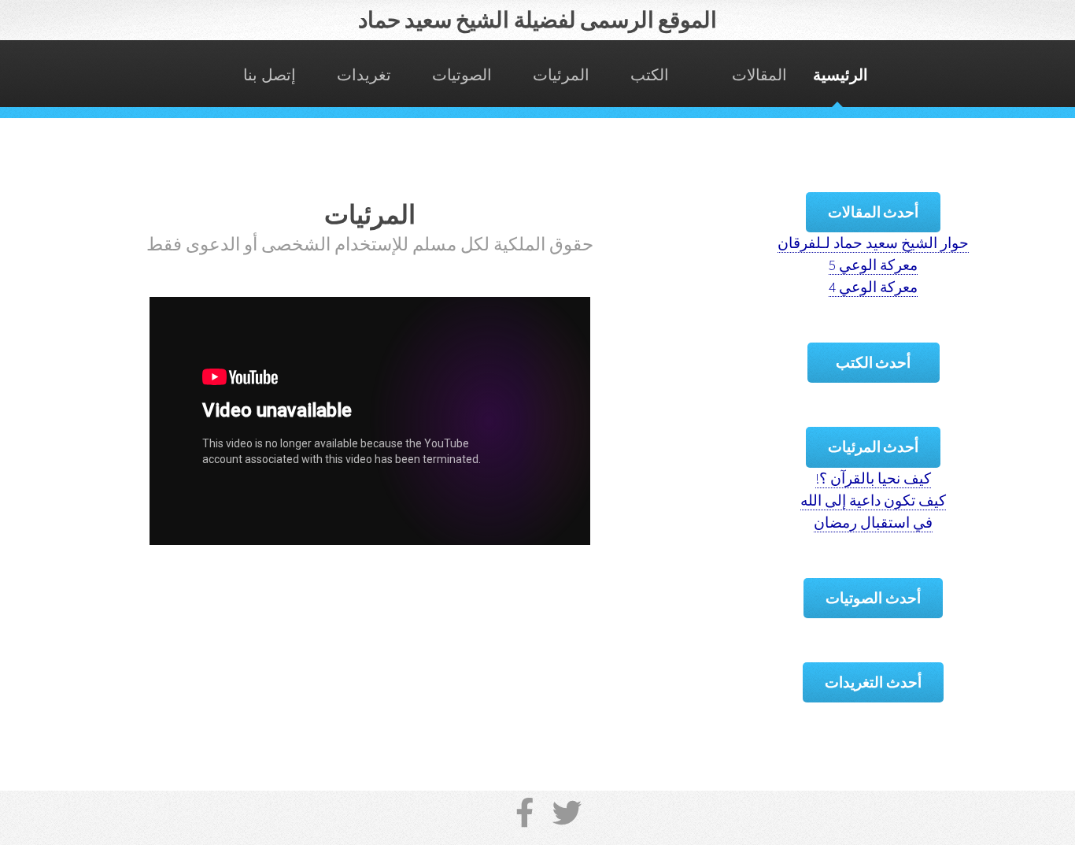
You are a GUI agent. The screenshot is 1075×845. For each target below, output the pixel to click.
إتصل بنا (269, 74)
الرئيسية (840, 74)
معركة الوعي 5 (873, 265)
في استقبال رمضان (873, 522)
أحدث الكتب (873, 363)
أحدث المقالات (873, 212)
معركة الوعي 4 (873, 287)
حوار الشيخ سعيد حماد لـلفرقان (873, 243)
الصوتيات (462, 74)
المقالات (759, 74)
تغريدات (364, 74)
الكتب (649, 74)
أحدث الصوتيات (873, 598)
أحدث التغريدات (873, 682)
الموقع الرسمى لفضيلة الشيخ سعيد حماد (538, 20)
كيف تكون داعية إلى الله (873, 500)
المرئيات (561, 74)
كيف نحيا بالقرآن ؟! (873, 478)
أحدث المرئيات (873, 447)
